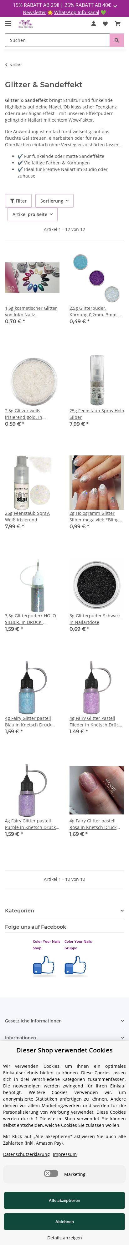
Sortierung (51, 201)
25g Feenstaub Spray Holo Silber (97, 414)
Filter (20, 201)
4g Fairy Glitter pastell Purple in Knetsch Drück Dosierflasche (30, 824)
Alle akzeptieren (64, 1200)
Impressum (65, 1154)
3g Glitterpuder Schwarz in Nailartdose (95, 619)
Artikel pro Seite (30, 214)
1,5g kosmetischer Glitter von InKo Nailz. (31, 311)
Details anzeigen (64, 1238)
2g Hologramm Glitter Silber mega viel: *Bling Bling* (94, 516)
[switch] (51, 1173)
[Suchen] (117, 40)
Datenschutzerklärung (26, 1154)
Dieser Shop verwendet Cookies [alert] (64, 1050)
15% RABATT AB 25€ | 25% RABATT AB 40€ (62, 5)
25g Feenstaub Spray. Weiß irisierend (27, 516)
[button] (93, 24)
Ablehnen (64, 1221)
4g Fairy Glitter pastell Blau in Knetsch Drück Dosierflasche (28, 721)
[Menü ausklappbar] (8, 21)
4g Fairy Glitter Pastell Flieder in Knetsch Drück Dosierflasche (95, 721)
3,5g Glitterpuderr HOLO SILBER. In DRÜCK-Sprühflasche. (30, 619)
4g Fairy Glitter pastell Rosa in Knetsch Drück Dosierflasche (93, 824)
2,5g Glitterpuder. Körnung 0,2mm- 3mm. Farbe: (94, 311)
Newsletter (34, 12)
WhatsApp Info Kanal (76, 12)
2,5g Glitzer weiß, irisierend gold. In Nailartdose (23, 414)
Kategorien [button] (19, 911)
